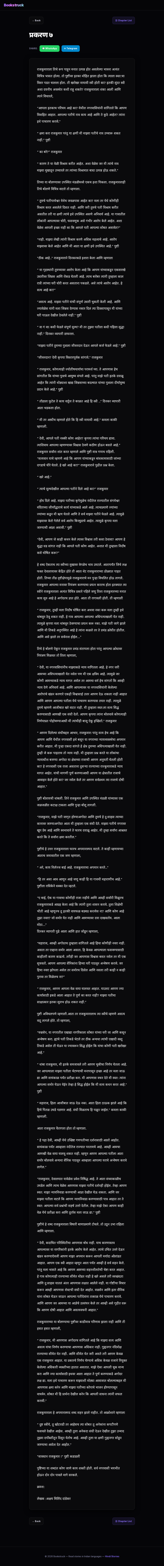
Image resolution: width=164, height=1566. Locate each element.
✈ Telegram (70, 48)
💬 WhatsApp (49, 48)
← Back (36, 20)
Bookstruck (14, 5)
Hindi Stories (112, 1556)
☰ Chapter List (123, 20)
